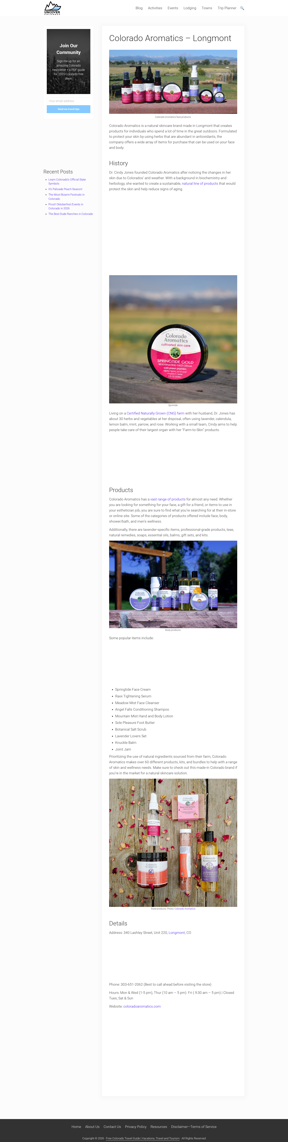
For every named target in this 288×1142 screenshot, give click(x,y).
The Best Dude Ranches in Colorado (70, 214)
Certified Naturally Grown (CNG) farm (155, 413)
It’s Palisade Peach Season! (65, 189)
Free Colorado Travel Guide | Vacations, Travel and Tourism (143, 1138)
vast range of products (168, 499)
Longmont (177, 933)
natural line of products (200, 184)
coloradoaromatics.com (142, 1006)
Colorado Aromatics (185, 908)
